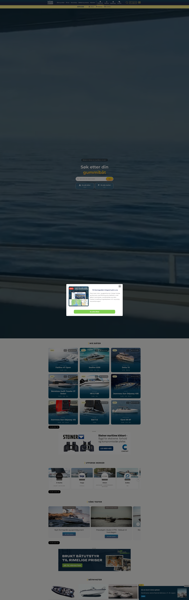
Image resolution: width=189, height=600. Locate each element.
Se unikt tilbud (94, 311)
